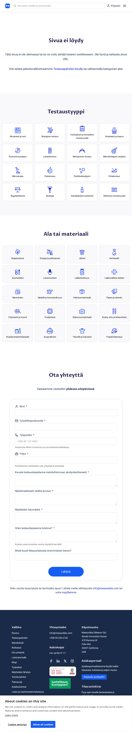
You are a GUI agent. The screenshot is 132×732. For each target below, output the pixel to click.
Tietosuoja (17, 682)
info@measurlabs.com (106, 588)
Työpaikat (17, 667)
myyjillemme (69, 592)
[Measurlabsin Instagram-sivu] (72, 661)
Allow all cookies (43, 724)
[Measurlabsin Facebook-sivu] (51, 661)
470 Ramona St (89, 640)
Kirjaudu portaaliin (94, 676)
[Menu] (124, 6)
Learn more (11, 715)
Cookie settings (17, 724)
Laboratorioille (19, 657)
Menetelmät (18, 643)
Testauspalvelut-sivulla (68, 69)
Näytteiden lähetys (21, 672)
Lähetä (66, 571)
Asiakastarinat (19, 686)
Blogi (14, 662)
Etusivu (15, 633)
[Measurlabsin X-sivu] (65, 661)
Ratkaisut (16, 647)
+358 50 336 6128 (58, 638)
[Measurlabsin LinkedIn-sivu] (58, 661)
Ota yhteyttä (18, 652)
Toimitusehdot (19, 677)
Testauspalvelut (20, 638)
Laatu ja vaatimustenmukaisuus (28, 691)
